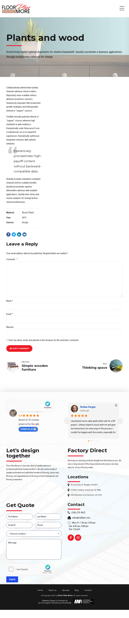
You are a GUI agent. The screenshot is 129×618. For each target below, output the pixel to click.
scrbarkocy (86, 406)
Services (65, 590)
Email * (9, 314)
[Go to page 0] (88, 441)
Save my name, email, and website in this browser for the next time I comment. (44, 340)
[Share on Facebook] (8, 234)
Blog (77, 590)
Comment (12, 259)
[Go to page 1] (91, 441)
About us (52, 590)
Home (40, 590)
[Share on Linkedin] (19, 234)
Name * (9, 301)
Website (10, 327)
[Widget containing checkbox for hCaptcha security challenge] (30, 569)
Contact (88, 590)
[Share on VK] (24, 234)
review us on (26, 428)
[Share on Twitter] (14, 234)
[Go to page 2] (93, 441)
